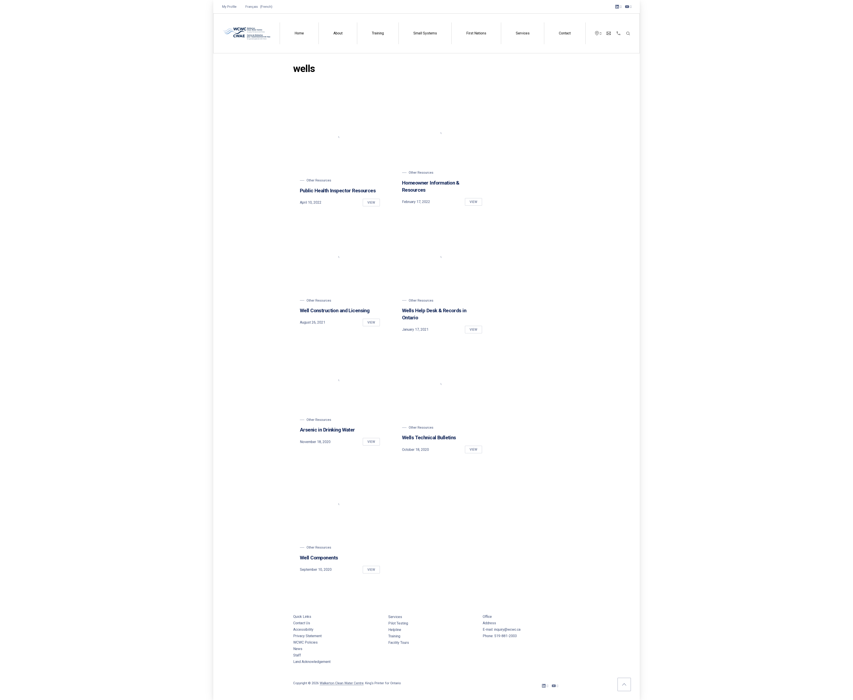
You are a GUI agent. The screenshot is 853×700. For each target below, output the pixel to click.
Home (299, 33)
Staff (297, 655)
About (338, 33)
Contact (565, 33)
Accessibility (303, 629)
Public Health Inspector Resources (338, 191)
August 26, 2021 (312, 322)
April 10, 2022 (310, 202)
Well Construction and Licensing (334, 311)
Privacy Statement (307, 636)
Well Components (319, 558)
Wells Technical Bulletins (429, 438)
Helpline (394, 630)
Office (487, 616)
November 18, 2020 (315, 442)
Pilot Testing (398, 623)
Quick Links (302, 616)
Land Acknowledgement (312, 662)
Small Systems (425, 33)
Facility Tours (398, 642)
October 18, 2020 (415, 449)
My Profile (229, 7)
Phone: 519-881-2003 (500, 636)
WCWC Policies (305, 642)
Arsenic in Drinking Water (327, 430)
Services (523, 33)
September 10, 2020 (316, 569)
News (297, 649)
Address (489, 623)
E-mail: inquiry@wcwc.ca (501, 629)
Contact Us (301, 623)
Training (378, 33)
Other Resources (319, 180)
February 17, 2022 (416, 202)
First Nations (476, 33)
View (373, 203)
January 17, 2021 (415, 329)
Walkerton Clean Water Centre (342, 683)
